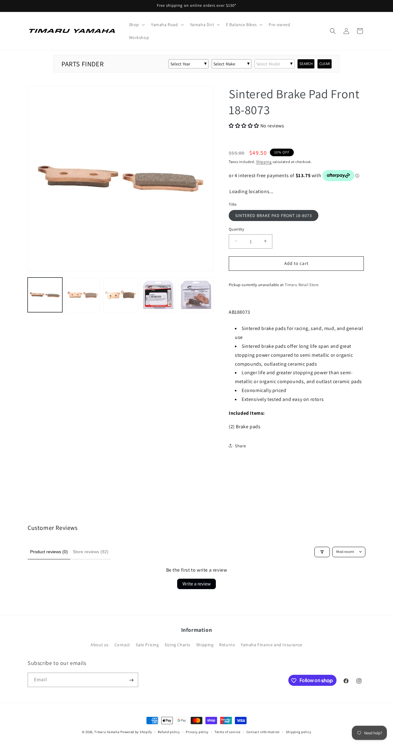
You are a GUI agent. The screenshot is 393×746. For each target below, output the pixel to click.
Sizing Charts (177, 644)
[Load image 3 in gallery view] (120, 295)
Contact (122, 644)
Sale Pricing (147, 644)
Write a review (196, 584)
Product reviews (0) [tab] (49, 551)
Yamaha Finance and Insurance (271, 644)
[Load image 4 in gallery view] (158, 295)
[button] (136, 24)
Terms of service (227, 731)
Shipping (264, 161)
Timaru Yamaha (106, 732)
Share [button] (240, 445)
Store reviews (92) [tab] (90, 551)
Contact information (263, 731)
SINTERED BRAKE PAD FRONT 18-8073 (273, 215)
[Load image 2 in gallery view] (82, 295)
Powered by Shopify (136, 732)
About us (100, 644)
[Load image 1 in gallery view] (45, 295)
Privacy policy (197, 731)
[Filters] (322, 552)
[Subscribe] (131, 680)
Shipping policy (298, 731)
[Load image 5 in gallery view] (196, 295)
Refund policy (169, 731)
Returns (227, 644)
